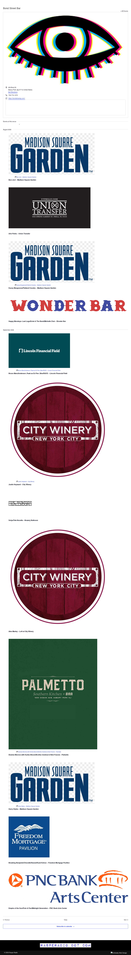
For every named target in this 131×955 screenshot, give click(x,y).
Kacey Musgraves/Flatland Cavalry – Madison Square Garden (32, 288)
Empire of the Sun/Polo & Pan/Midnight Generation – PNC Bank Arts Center (38, 908)
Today (65, 920)
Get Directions (12, 92)
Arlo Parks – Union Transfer (19, 233)
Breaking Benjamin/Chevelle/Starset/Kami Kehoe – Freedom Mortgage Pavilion (39, 863)
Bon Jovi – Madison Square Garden (22, 180)
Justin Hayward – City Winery (20, 484)
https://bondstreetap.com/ (16, 98)
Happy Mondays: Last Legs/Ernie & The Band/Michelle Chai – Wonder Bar (37, 321)
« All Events (124, 11)
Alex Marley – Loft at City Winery (21, 631)
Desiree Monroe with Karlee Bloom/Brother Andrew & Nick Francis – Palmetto (39, 755)
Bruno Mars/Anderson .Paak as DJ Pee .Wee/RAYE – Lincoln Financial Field (38, 373)
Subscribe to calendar (64, 926)
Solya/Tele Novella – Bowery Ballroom (23, 520)
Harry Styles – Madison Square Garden (24, 809)
